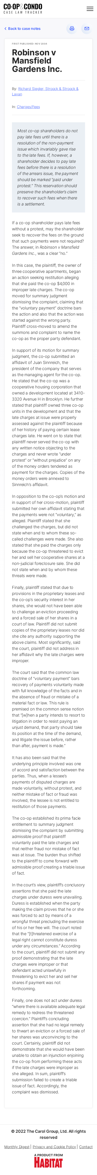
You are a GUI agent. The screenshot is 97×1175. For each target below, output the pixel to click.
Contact (85, 1146)
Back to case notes (24, 28)
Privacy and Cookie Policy (54, 1146)
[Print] (72, 28)
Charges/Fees (28, 106)
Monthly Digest (17, 1146)
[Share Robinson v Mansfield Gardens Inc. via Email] (86, 28)
